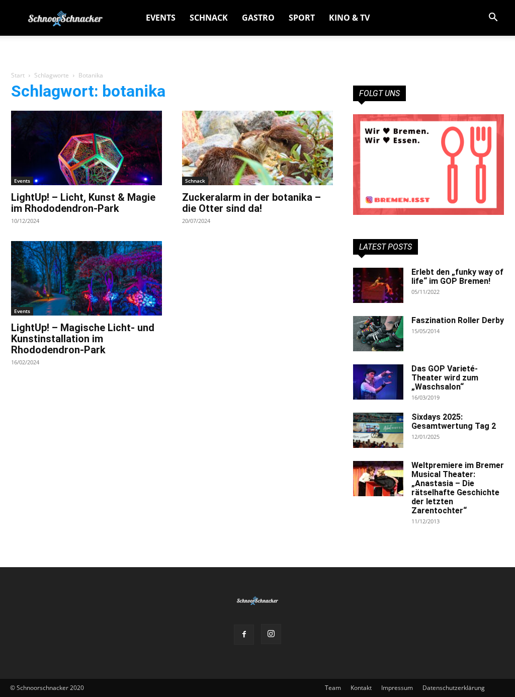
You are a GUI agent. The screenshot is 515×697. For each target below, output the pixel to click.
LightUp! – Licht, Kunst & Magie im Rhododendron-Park (83, 202)
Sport (302, 17)
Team (333, 687)
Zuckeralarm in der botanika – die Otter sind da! (251, 202)
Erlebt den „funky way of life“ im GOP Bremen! (457, 276)
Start (18, 75)
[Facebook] (244, 635)
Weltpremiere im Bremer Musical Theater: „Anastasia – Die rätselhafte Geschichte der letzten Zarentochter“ (457, 487)
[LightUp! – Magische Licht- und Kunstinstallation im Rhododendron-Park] (86, 278)
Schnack (209, 17)
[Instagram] (271, 634)
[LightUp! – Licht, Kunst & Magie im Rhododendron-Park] (86, 148)
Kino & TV (349, 17)
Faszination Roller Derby (457, 320)
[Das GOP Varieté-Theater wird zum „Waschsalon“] (378, 382)
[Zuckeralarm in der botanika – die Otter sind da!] (257, 148)
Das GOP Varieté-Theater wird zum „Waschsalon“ (444, 378)
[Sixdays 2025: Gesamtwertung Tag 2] (378, 430)
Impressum (397, 687)
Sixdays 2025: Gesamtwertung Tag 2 (453, 421)
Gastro (258, 17)
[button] (493, 18)
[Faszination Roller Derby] (378, 333)
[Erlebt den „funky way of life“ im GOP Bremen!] (378, 285)
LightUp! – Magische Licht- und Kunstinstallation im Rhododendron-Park (82, 339)
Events (161, 17)
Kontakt (361, 687)
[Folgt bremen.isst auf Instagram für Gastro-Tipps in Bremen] (428, 164)
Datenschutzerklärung (453, 687)
